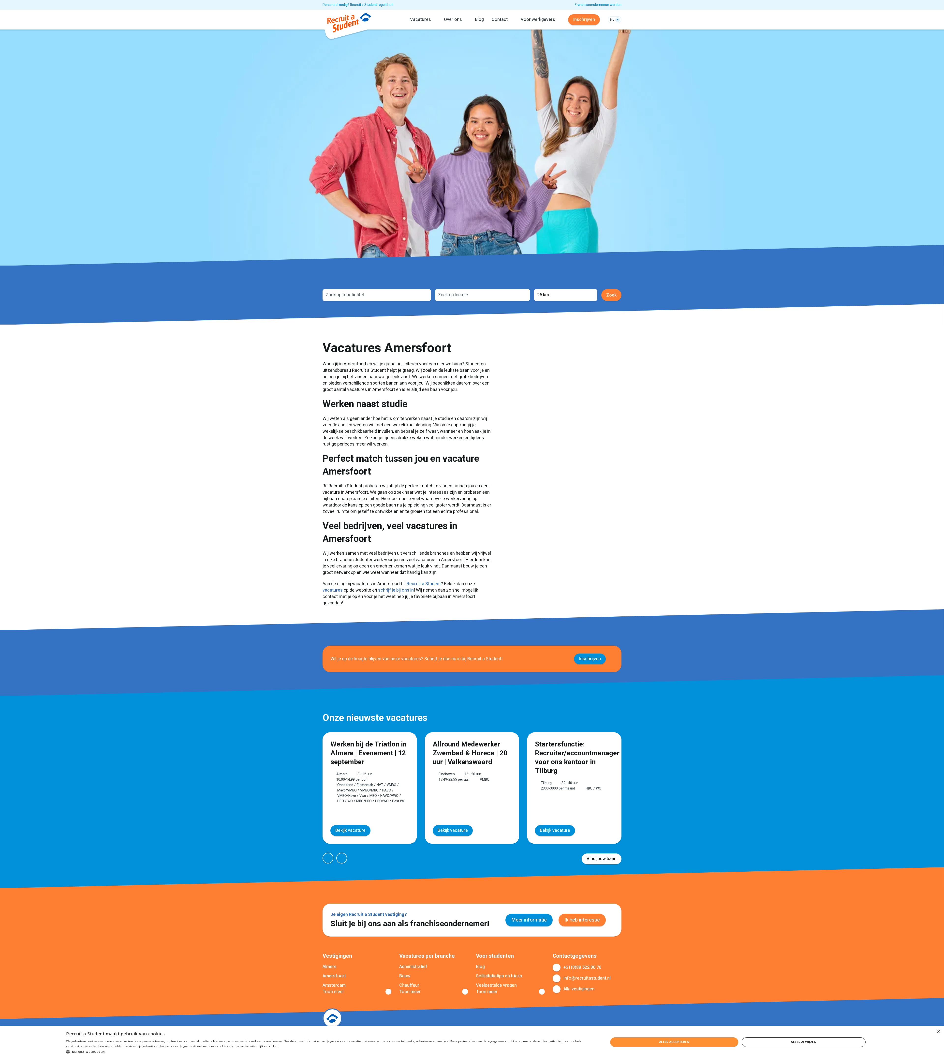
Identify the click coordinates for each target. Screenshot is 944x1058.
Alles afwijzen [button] (803, 1042)
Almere (330, 967)
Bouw (404, 976)
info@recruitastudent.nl (587, 978)
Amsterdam (334, 985)
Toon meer (333, 992)
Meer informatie (529, 920)
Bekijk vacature (350, 830)
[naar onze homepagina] (349, 23)
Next (341, 858)
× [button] (938, 1031)
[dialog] (472, 1042)
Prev (328, 858)
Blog (479, 19)
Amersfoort (334, 976)
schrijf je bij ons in (396, 590)
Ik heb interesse (582, 920)
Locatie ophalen (523, 295)
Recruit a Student (424, 584)
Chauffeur (409, 985)
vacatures (333, 590)
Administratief (413, 967)
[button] (329, 1051)
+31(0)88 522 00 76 (582, 967)
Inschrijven (584, 19)
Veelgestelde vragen (496, 985)
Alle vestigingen (578, 989)
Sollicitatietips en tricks (499, 976)
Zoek (611, 295)
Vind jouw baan (602, 858)
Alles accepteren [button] (674, 1042)
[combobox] (377, 295)
